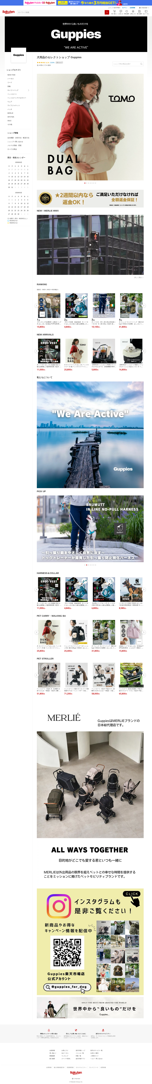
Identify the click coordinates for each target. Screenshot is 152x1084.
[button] (144, 7)
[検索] (107, 12)
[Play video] (90, 245)
